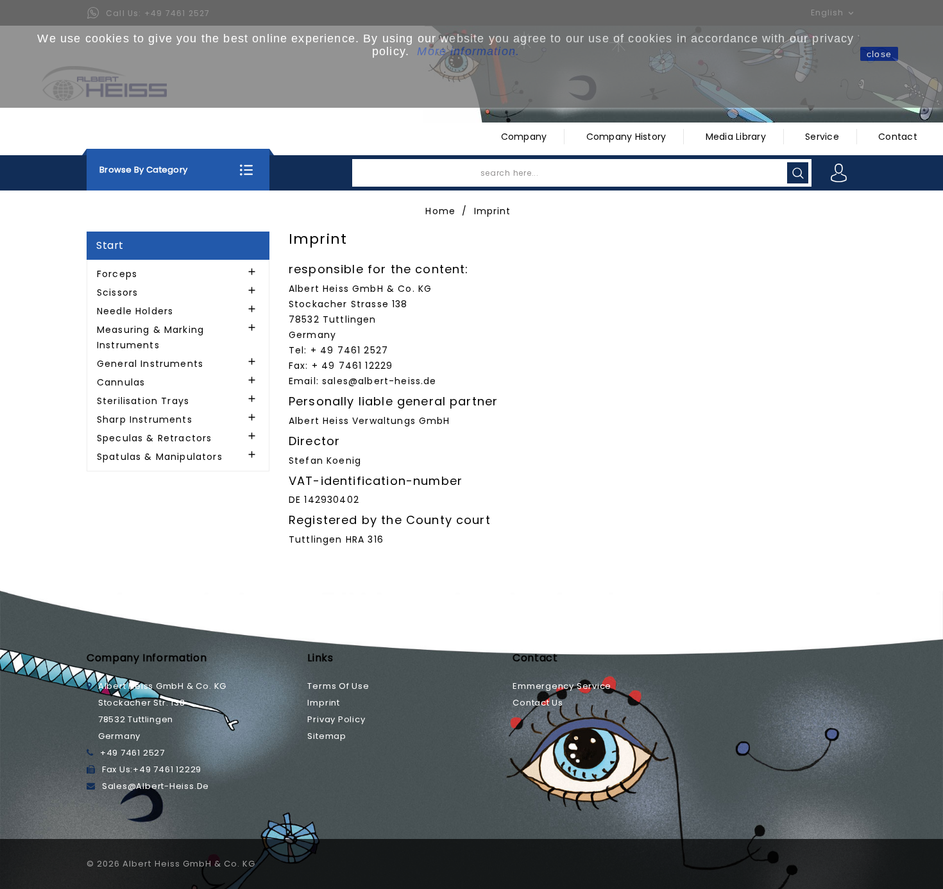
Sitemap (326, 736)
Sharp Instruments (144, 419)
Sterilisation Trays (143, 400)
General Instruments (150, 363)
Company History (626, 136)
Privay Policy (336, 719)
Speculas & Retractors (154, 438)
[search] (797, 172)
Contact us (538, 703)
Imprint (323, 703)
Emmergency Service (562, 686)
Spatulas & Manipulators (160, 456)
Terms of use (338, 686)
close (879, 54)
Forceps (117, 273)
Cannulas (121, 382)
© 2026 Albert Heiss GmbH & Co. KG (171, 864)
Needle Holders (135, 311)
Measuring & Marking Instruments (150, 337)
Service (822, 136)
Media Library (736, 136)
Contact (897, 136)
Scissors (117, 292)
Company (524, 136)
